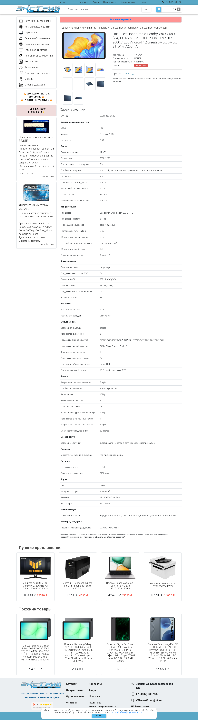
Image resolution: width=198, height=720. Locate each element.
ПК (73, 2)
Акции (96, 2)
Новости (143, 2)
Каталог (63, 2)
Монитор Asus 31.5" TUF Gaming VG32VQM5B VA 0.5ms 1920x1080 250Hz (35, 586)
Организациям (128, 2)
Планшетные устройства (123, 27)
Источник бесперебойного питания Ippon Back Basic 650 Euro (77, 586)
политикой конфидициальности (126, 712)
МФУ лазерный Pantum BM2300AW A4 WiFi (162, 585)
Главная (64, 27)
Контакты (83, 2)
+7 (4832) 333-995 (172, 2)
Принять (99, 716)
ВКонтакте (142, 706)
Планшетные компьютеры (153, 27)
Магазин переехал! (120, 19)
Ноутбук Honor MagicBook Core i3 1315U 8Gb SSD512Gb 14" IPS (120, 586)
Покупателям (109, 2)
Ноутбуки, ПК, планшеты (95, 27)
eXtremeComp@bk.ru (149, 700)
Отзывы (71, 702)
